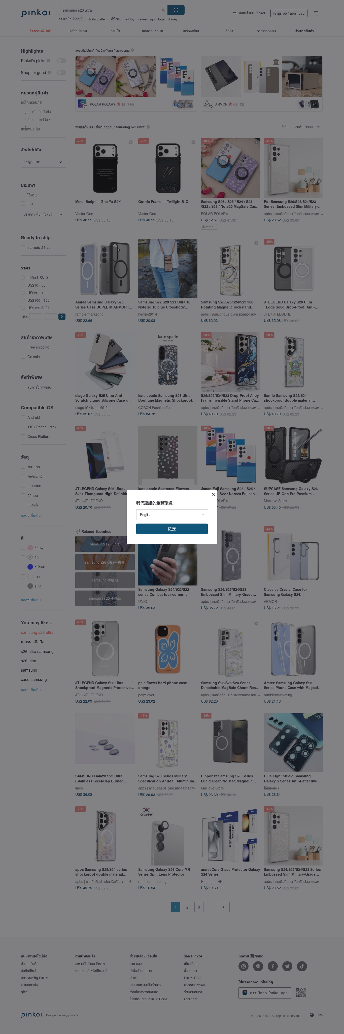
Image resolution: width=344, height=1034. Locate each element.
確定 (172, 529)
